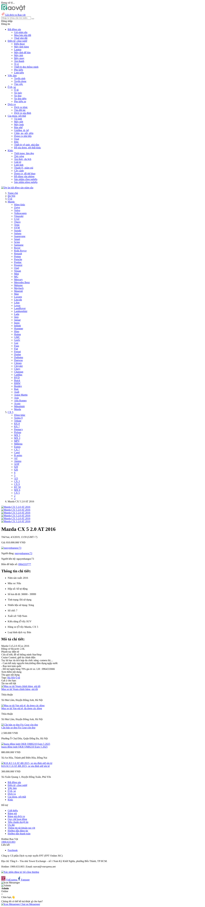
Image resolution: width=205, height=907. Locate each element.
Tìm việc (18, 84)
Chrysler (18, 366)
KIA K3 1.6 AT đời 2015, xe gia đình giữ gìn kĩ (25, 766)
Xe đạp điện (20, 98)
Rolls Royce (20, 250)
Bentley (18, 386)
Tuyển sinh (19, 78)
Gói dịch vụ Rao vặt (15, 14)
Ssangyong (19, 236)
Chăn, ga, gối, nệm (23, 133)
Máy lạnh (19, 124)
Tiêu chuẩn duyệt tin (18, 822)
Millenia (18, 443)
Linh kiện (19, 72)
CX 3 (17, 481)
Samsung (18, 245)
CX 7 (17, 449)
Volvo (17, 210)
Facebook (13, 850)
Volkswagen (20, 213)
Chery (17, 369)
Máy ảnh (18, 55)
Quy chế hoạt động (17, 819)
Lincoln (18, 299)
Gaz (16, 343)
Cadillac (18, 374)
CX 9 (17, 484)
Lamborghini (20, 311)
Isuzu (17, 322)
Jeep (16, 317)
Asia (16, 397)
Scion (17, 242)
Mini (16, 273)
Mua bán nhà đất (22, 35)
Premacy (18, 429)
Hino (16, 331)
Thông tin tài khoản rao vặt (21, 827)
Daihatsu (18, 357)
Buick (17, 380)
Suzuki (17, 230)
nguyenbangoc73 (23, 553)
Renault (18, 253)
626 (16, 469)
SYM (17, 227)
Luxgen (18, 296)
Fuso (16, 345)
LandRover (20, 308)
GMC (17, 337)
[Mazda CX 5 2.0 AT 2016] (15, 507)
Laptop (17, 49)
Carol (17, 452)
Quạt (16, 139)
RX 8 (17, 423)
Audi (16, 392)
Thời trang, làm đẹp (24, 153)
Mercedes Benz (22, 282)
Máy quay (19, 58)
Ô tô (16, 90)
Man (16, 294)
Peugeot (18, 265)
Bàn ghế (18, 127)
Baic (16, 389)
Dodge (17, 354)
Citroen (18, 363)
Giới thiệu (13, 810)
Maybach (19, 288)
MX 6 (17, 490)
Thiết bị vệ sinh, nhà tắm (26, 144)
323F (16, 464)
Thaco (17, 222)
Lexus (17, 305)
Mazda (11, 201)
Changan (18, 371)
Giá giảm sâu (20, 32)
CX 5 (10, 412)
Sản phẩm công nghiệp (25, 179)
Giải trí (17, 162)
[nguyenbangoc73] (11, 548)
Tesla (16, 224)
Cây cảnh (19, 170)
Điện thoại (19, 43)
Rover (17, 247)
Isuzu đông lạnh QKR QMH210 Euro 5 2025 (24, 746)
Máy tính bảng (21, 46)
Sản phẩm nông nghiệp (25, 182)
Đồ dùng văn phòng (24, 176)
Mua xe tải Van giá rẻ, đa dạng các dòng (21, 708)
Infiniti (17, 325)
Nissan (17, 271)
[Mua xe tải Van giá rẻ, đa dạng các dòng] (23, 705)
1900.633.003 (8, 842)
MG (16, 276)
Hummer (18, 328)
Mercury (18, 279)
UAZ (17, 219)
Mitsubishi (19, 406)
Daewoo (18, 360)
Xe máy (18, 92)
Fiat (16, 348)
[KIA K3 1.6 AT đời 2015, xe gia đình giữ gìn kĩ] (26, 763)
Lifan (17, 302)
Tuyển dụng (20, 81)
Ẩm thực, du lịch (22, 159)
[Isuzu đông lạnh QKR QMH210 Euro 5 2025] (25, 744)
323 (16, 478)
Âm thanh (19, 61)
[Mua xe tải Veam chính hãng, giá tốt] (20, 686)
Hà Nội (11, 196)
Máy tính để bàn (22, 52)
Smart (17, 239)
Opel (16, 268)
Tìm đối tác (20, 110)
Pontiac (18, 262)
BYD (17, 377)
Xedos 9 (18, 418)
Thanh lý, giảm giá (23, 167)
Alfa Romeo (20, 400)
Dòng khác (19, 415)
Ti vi (16, 64)
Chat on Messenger (30, 904)
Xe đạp (17, 95)
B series (18, 455)
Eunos (17, 446)
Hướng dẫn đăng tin (18, 830)
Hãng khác (19, 204)
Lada (16, 314)
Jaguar (17, 320)
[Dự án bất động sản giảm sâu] (17, 187)
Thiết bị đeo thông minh (26, 66)
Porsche (18, 259)
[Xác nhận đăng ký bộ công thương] (20, 872)
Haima (17, 334)
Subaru (17, 233)
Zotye (17, 207)
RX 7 (17, 426)
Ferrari (17, 351)
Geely (17, 340)
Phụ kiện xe (20, 101)
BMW (17, 383)
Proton (17, 256)
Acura (17, 403)
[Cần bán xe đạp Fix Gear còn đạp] (19, 724)
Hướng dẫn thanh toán (19, 833)
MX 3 (17, 438)
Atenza (17, 461)
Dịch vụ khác (21, 107)
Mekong (18, 285)
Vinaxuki (18, 216)
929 (16, 467)
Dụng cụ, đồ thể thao (24, 173)
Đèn (16, 141)
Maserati (18, 291)
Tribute (17, 420)
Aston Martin (21, 394)
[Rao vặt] (13, 10)
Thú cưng (19, 156)
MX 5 (17, 435)
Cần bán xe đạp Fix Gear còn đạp (18, 727)
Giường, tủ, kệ (21, 130)
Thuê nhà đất (20, 38)
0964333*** (24, 564)
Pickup (17, 432)
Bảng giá (12, 813)
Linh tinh (18, 164)
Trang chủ (13, 193)
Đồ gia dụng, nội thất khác (27, 147)
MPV (17, 441)
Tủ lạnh (18, 118)
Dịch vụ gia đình (22, 113)
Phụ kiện (18, 69)
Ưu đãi (11, 825)
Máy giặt (18, 121)
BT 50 (17, 487)
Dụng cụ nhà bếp (23, 136)
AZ (16, 458)
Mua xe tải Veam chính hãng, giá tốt (19, 689)
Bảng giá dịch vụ (16, 816)
